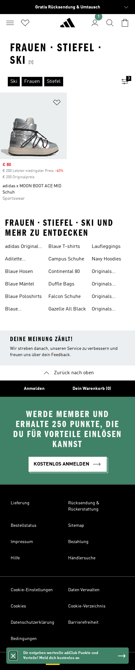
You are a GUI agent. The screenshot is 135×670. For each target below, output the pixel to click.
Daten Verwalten (84, 590)
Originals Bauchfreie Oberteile (104, 297)
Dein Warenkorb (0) (92, 388)
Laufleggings (106, 246)
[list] (57, 82)
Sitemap (76, 525)
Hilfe (15, 558)
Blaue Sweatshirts (18, 310)
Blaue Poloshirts (23, 296)
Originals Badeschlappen (109, 285)
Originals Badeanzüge (105, 272)
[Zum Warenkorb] (124, 22)
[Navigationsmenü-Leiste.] (10, 22)
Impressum (22, 542)
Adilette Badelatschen (20, 260)
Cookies (18, 606)
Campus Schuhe (66, 259)
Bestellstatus (23, 525)
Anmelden (34, 388)
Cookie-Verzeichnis (86, 606)
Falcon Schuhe (64, 296)
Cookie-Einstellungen (32, 590)
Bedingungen (24, 639)
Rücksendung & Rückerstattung (83, 506)
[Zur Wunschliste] (25, 22)
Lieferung (20, 503)
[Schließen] (13, 656)
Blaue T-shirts (64, 246)
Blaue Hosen (19, 271)
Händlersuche (81, 558)
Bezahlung (78, 542)
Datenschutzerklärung (32, 622)
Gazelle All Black (67, 309)
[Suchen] (109, 22)
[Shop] (67, 25)
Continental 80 (64, 271)
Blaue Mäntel (19, 284)
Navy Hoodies (106, 259)
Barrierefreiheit (83, 622)
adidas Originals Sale (23, 247)
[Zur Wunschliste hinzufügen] (57, 104)
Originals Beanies (102, 310)
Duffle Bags (61, 284)
